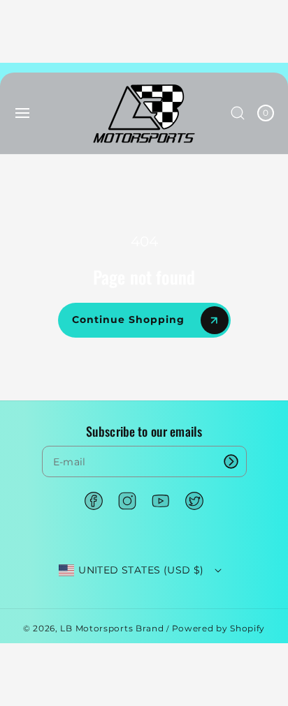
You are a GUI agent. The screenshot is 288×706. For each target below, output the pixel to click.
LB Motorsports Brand (112, 628)
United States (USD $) (140, 570)
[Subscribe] (231, 461)
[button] (22, 113)
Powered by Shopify (219, 628)
